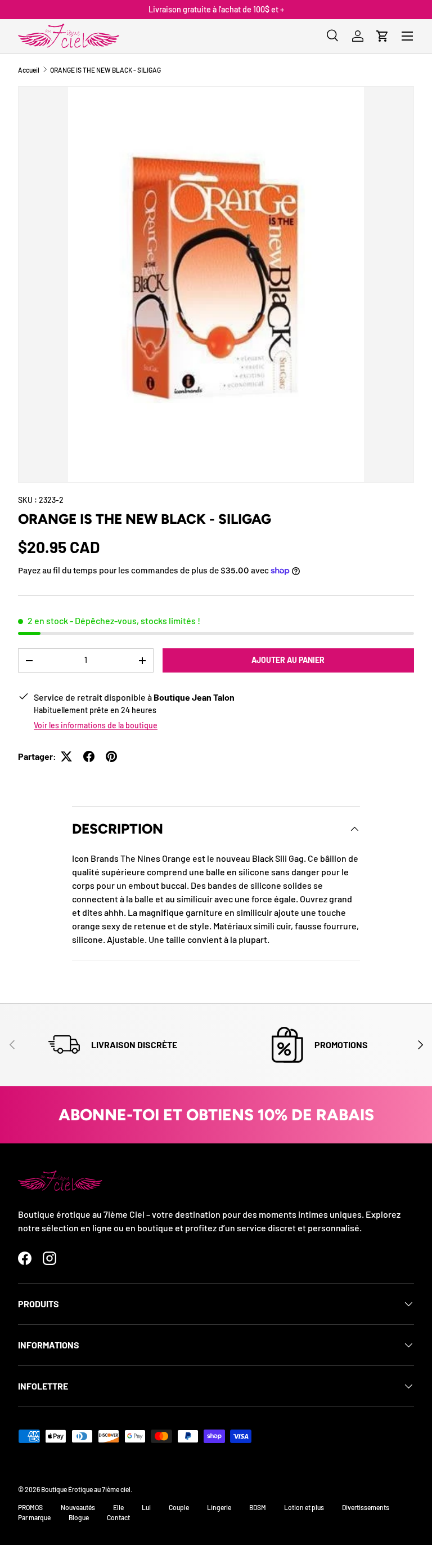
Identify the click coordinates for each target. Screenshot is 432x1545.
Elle (118, 1507)
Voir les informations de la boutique (96, 725)
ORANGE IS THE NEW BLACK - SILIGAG (105, 69)
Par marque (34, 1517)
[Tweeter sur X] (66, 756)
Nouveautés (78, 1507)
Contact (118, 1517)
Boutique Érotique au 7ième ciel (85, 1489)
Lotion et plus (304, 1507)
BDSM (257, 1507)
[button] (382, 36)
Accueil (28, 69)
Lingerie (219, 1507)
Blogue (79, 1517)
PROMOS (30, 1507)
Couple (179, 1507)
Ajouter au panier (288, 660)
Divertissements (365, 1507)
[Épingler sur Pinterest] (111, 756)
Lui (146, 1507)
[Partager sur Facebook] (89, 756)
